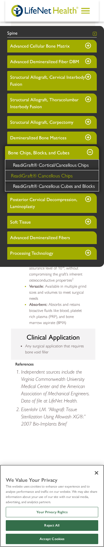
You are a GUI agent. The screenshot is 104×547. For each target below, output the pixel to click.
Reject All (52, 525)
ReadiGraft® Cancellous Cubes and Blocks (54, 185)
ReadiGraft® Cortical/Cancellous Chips (51, 164)
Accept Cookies (52, 539)
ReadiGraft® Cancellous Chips (42, 175)
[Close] (96, 473)
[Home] (44, 10)
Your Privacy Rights (51, 512)
